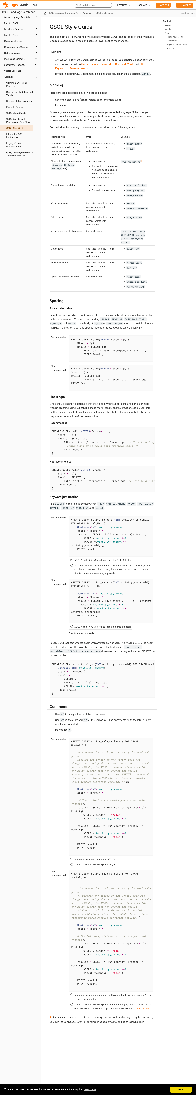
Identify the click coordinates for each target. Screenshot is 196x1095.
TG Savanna (184, 5)
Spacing (168, 33)
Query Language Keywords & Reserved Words (19, 154)
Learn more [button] (90, 1089)
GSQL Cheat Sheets (16, 113)
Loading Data (11, 35)
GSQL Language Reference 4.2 (63, 13)
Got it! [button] (181, 1089)
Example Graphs (14, 107)
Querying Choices (13, 41)
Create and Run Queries (16, 47)
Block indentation (175, 37)
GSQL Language (12, 53)
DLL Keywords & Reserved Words (19, 94)
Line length (172, 41)
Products (122, 5)
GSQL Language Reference (18, 12)
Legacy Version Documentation (14, 145)
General (168, 25)
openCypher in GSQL (14, 65)
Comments (170, 48)
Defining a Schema (13, 29)
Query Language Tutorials (17, 17)
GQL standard (141, 1008)
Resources (141, 5)
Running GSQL (11, 23)
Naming (168, 29)
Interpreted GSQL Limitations (15, 136)
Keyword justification (177, 44)
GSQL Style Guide (15, 128)
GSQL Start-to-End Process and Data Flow (18, 121)
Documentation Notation (19, 101)
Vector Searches (12, 71)
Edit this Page (188, 13)
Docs (34, 5)
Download (163, 5)
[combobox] (92, 5)
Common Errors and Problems (16, 84)
